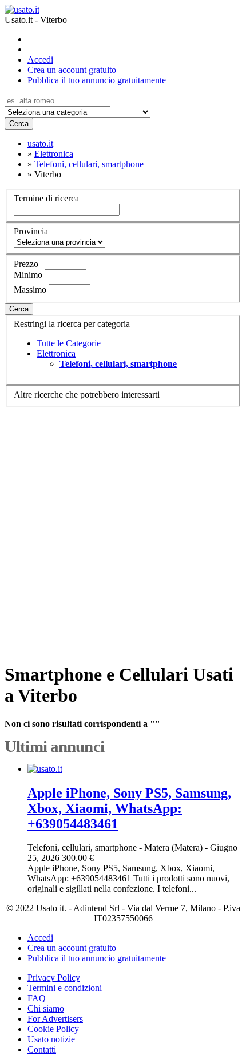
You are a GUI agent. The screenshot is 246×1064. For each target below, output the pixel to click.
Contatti (41, 1049)
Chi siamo (45, 1008)
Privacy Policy (53, 977)
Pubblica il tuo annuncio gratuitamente (96, 80)
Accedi (40, 59)
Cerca (19, 123)
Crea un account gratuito (71, 70)
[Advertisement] (123, 529)
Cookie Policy (53, 1029)
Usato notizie (51, 1039)
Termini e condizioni (64, 988)
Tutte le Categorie (69, 343)
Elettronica (56, 353)
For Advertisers (55, 1018)
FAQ (36, 998)
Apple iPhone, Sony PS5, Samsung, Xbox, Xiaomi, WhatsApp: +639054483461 (129, 808)
